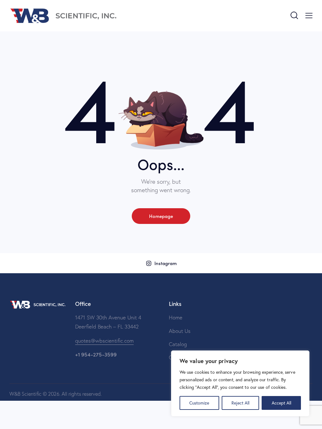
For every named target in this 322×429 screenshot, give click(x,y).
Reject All (240, 403)
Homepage (161, 216)
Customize (199, 403)
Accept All (281, 403)
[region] (240, 383)
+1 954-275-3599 (96, 354)
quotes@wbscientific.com (104, 340)
